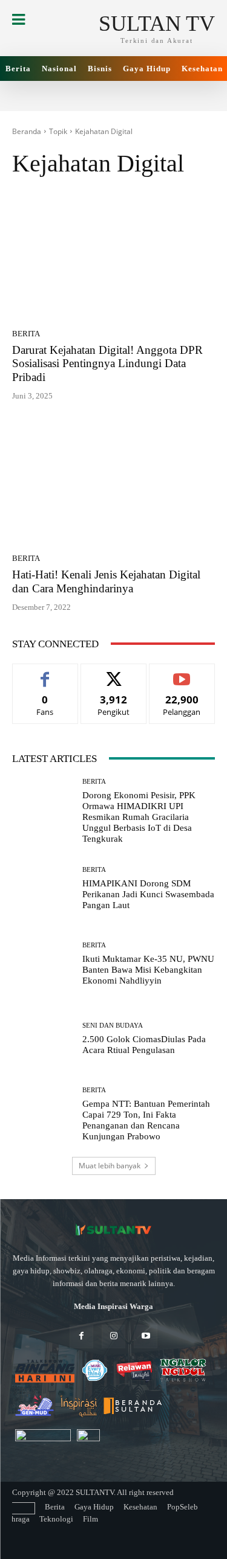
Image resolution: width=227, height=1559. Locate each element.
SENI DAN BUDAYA (112, 1025)
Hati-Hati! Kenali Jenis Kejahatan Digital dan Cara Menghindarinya (106, 581)
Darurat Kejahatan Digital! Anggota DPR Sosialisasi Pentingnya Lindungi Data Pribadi (107, 364)
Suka (45, 672)
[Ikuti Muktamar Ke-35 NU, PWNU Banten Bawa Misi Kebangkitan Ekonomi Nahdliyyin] (42, 963)
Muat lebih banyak (109, 1165)
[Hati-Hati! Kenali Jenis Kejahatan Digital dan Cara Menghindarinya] (113, 481)
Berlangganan (182, 672)
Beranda (26, 131)
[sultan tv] (113, 1230)
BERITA (26, 334)
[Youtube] (145, 1336)
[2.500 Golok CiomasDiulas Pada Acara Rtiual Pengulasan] (42, 1039)
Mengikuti (114, 672)
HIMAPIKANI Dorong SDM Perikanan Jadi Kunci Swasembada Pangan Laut (148, 894)
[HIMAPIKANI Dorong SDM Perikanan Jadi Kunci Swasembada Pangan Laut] (42, 889)
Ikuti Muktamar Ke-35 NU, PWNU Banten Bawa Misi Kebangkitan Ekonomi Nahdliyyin (148, 969)
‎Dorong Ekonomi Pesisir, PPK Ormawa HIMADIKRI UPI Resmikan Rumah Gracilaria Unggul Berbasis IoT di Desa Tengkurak (139, 817)
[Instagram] (113, 1336)
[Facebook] (81, 1336)
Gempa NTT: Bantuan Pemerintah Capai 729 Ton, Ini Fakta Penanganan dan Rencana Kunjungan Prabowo (146, 1120)
